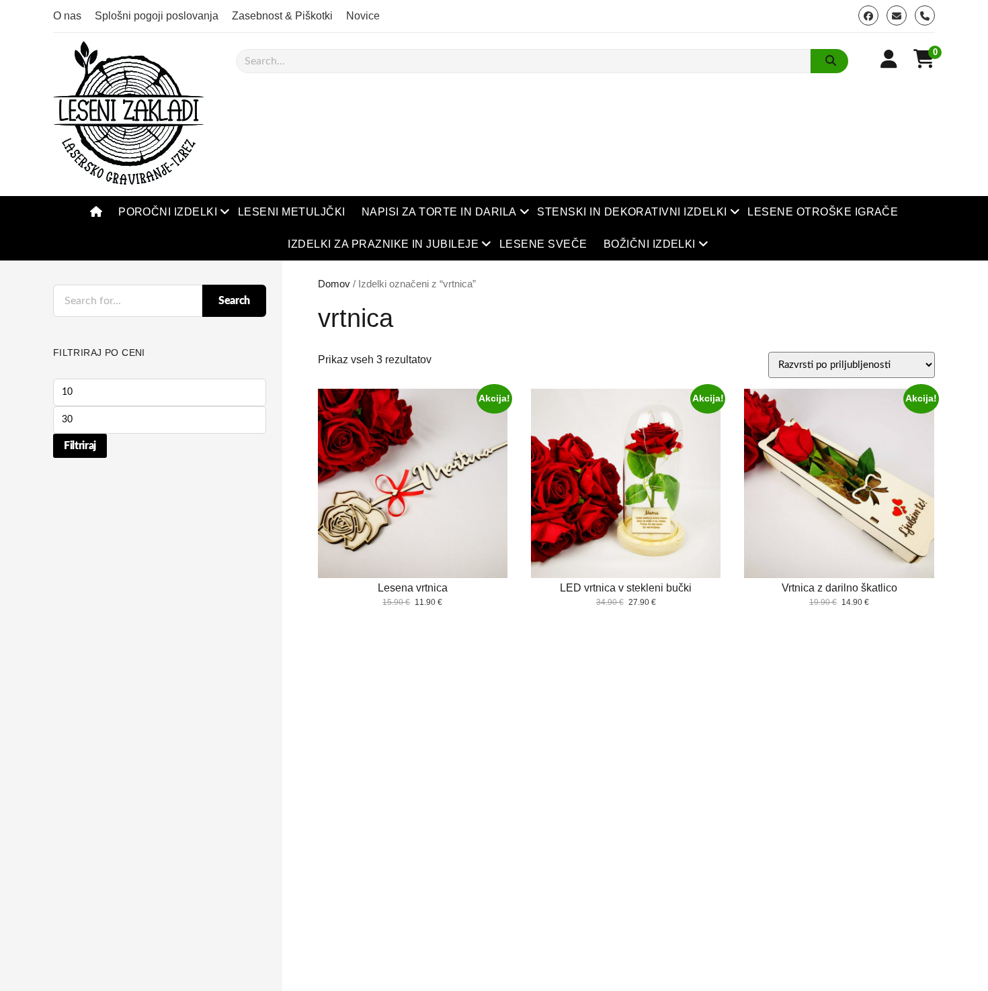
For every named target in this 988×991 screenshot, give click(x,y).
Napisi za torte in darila (439, 212)
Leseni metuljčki (291, 212)
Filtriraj (80, 445)
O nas (67, 15)
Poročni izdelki (167, 212)
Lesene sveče (543, 244)
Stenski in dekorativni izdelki (632, 212)
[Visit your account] (888, 59)
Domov (334, 284)
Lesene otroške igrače (822, 212)
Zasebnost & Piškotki (282, 15)
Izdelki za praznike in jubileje (383, 244)
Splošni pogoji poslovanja (156, 15)
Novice (363, 15)
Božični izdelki (650, 244)
